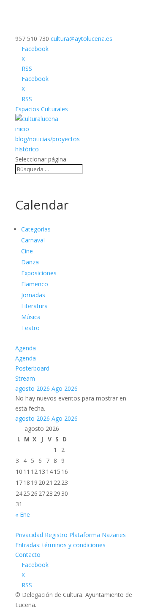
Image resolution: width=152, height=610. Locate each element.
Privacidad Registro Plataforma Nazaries (70, 535)
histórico (27, 149)
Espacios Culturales (41, 109)
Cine (27, 251)
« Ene (22, 515)
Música (31, 317)
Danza (30, 262)
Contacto (28, 555)
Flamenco (34, 284)
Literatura (34, 306)
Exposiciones (39, 273)
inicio (22, 129)
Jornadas (33, 295)
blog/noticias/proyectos (47, 139)
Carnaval (33, 240)
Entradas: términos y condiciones (60, 545)
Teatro (30, 328)
